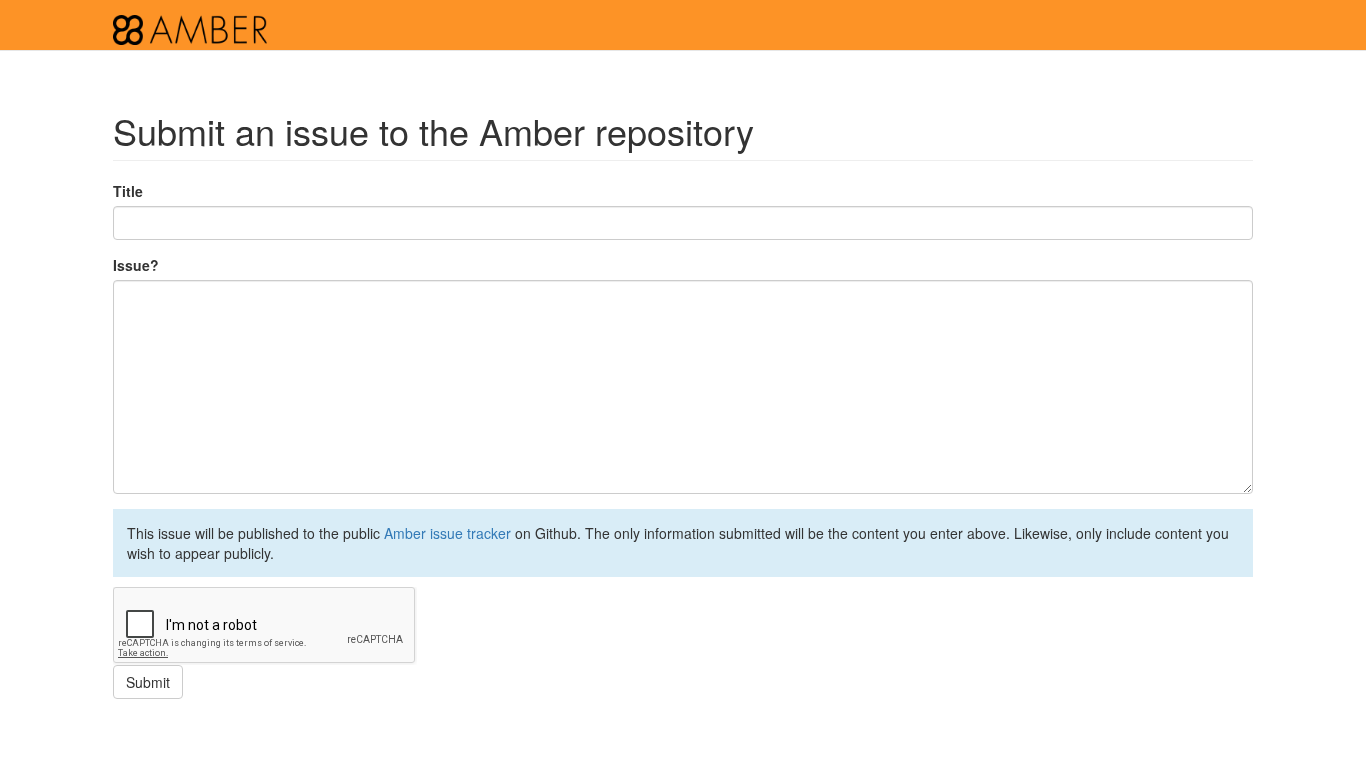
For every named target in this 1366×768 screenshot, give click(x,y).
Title (128, 191)
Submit (148, 682)
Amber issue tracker (447, 533)
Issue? (136, 265)
